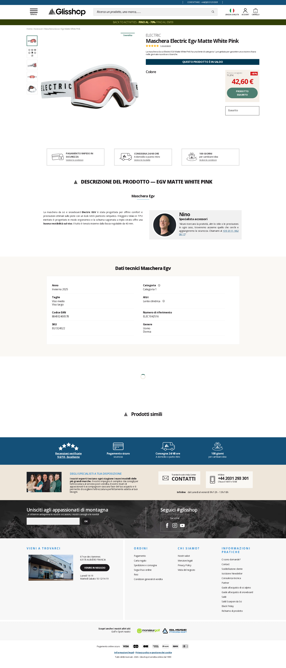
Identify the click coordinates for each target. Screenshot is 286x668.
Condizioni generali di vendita (148, 579)
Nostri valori (184, 555)
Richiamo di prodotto (232, 610)
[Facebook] (167, 526)
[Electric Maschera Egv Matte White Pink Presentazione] (89, 86)
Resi (136, 574)
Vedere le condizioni (74, 160)
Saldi (224, 596)
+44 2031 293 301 (233, 478)
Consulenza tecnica (231, 578)
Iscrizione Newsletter (232, 573)
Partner (225, 582)
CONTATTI (183, 478)
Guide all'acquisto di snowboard (237, 592)
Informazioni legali (124, 652)
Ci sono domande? (231, 559)
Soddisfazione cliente (232, 568)
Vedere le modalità (142, 160)
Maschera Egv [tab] (143, 196)
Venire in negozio (94, 567)
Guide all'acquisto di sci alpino (236, 587)
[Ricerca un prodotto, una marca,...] (213, 11)
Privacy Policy (184, 565)
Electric (153, 35)
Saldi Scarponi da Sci (232, 601)
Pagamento (140, 555)
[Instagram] (174, 526)
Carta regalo (140, 560)
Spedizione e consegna (145, 565)
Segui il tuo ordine (143, 569)
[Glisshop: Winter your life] (67, 11)
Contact (226, 564)
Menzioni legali (185, 560)
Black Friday (228, 606)
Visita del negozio (186, 569)
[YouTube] (182, 526)
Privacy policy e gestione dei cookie (154, 652)
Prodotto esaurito (242, 93)
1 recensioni (165, 46)
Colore (151, 71)
